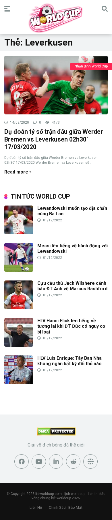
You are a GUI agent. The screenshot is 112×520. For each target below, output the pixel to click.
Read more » (18, 172)
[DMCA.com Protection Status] (56, 434)
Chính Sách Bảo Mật (65, 507)
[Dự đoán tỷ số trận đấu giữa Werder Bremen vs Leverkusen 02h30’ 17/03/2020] (56, 84)
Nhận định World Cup (91, 66)
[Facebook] (21, 461)
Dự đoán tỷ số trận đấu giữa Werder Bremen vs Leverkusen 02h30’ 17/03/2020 (53, 139)
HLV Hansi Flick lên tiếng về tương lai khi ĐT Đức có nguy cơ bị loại (71, 326)
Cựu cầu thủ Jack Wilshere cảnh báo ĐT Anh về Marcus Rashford (72, 285)
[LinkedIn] (56, 461)
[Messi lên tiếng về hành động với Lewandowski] (18, 270)
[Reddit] (73, 461)
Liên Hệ (36, 507)
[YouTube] (39, 461)
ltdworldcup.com (48, 494)
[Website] (90, 461)
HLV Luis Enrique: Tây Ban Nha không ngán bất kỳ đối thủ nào (69, 360)
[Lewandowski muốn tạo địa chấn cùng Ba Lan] (18, 232)
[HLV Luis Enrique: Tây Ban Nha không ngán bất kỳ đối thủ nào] (18, 382)
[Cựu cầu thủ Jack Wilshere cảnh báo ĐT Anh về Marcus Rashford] (18, 307)
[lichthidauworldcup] (56, 18)
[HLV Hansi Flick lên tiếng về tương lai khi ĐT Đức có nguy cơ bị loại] (18, 345)
